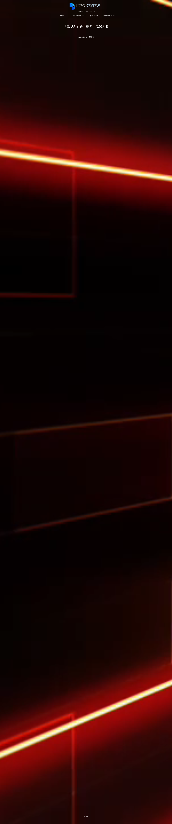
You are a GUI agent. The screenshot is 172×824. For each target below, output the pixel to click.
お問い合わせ (94, 16)
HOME (62, 16)
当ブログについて (78, 16)
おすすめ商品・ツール (110, 16)
